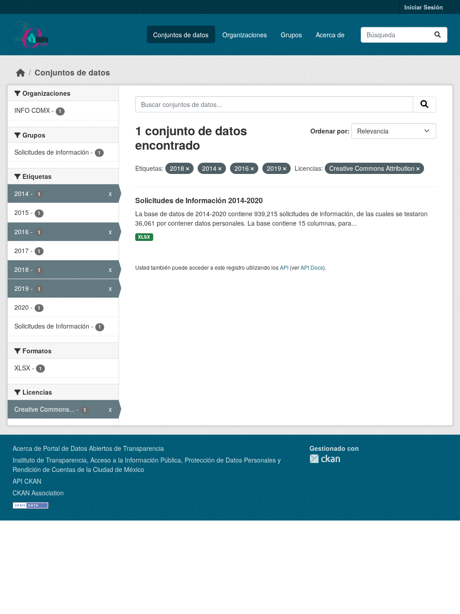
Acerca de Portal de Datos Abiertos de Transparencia (88, 448)
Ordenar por (328, 130)
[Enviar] (438, 35)
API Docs (312, 267)
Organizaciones (244, 34)
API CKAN (27, 480)
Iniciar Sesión (423, 7)
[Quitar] (187, 168)
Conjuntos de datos (180, 34)
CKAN (325, 458)
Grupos (291, 34)
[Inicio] (20, 72)
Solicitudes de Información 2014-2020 (199, 200)
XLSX (144, 236)
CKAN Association (38, 492)
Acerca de (330, 34)
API (284, 267)
